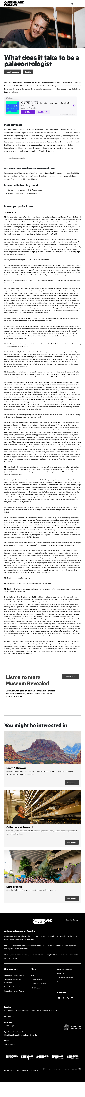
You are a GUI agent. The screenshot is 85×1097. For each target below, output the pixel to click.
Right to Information (22, 1070)
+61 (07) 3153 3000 (10, 1044)
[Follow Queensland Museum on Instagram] (63, 997)
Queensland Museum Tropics (14, 991)
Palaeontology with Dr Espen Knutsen (23, 193)
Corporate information (64, 969)
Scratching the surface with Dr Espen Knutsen (25, 190)
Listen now (70, 676)
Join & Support (36, 988)
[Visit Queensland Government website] (72, 1027)
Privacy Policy (9, 1070)
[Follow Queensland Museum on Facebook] (59, 997)
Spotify (28, 72)
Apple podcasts (13, 72)
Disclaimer (34, 1070)
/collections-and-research (42, 818)
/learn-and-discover (42, 759)
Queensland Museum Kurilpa (14, 975)
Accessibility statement (65, 977)
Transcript (9, 212)
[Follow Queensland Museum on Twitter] (68, 997)
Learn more (71, 782)
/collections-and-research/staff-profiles (42, 876)
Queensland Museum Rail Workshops (12, 980)
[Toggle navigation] (78, 4)
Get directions (9, 1016)
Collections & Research (38, 983)
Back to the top (72, 919)
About (33, 975)
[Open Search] (72, 4)
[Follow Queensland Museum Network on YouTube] (72, 997)
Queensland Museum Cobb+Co (14, 987)
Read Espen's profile (17, 158)
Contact (60, 982)
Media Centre (61, 973)
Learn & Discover (36, 979)
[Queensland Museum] (14, 4)
